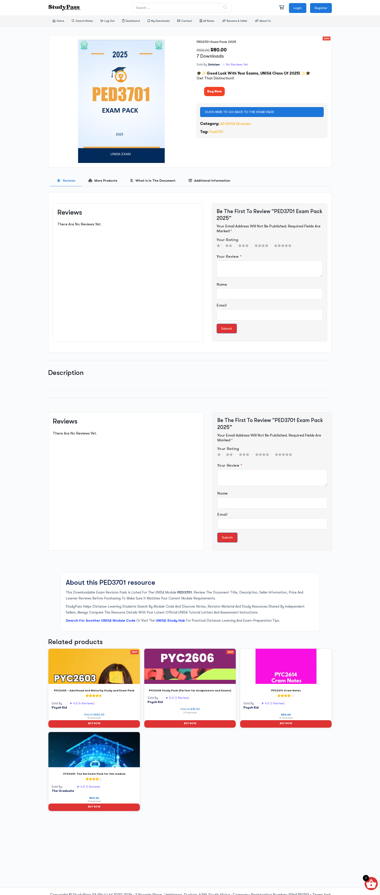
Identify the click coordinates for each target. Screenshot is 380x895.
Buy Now (214, 91)
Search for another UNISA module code (100, 621)
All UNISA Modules (235, 124)
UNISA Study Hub (170, 621)
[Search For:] (182, 7)
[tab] (66, 180)
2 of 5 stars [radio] (230, 245)
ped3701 (216, 132)
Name (222, 284)
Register (321, 8)
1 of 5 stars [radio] (219, 245)
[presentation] (66, 180)
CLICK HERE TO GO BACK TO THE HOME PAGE (239, 112)
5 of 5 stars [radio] (284, 245)
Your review (229, 256)
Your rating (227, 240)
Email (222, 305)
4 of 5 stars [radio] (262, 245)
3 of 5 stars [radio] (244, 245)
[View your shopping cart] (281, 7)
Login (298, 8)
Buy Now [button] (94, 723)
